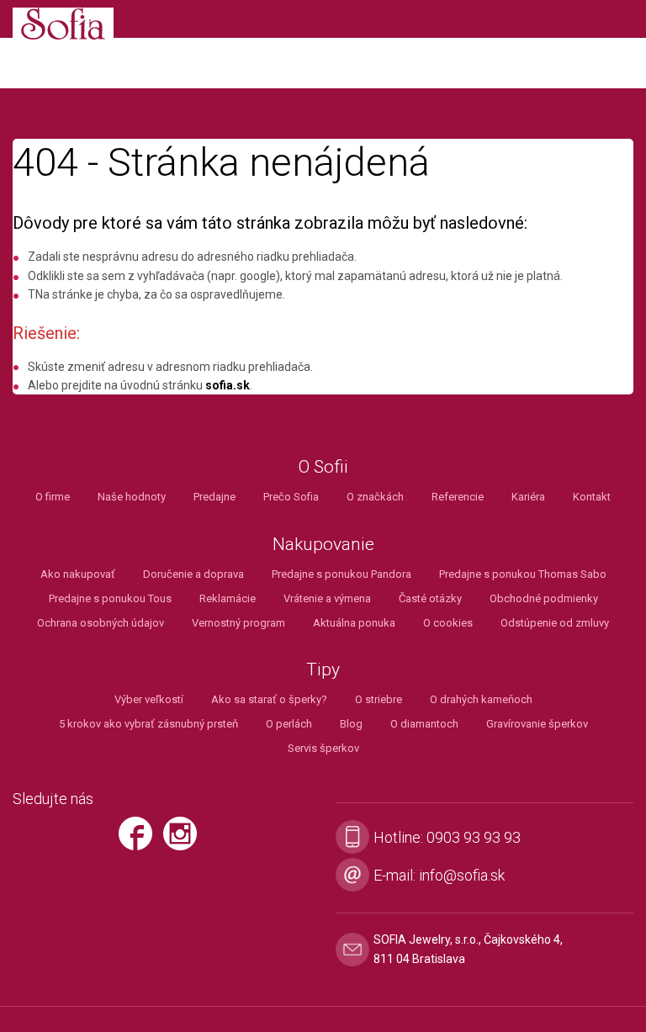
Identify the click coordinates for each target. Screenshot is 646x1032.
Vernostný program (238, 623)
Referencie (458, 496)
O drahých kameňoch (481, 699)
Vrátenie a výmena (327, 598)
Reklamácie (227, 598)
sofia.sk (227, 385)
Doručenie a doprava (193, 574)
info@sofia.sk (462, 875)
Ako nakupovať (77, 574)
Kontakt (592, 496)
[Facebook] (140, 841)
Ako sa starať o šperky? (269, 699)
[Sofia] (63, 26)
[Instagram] (184, 841)
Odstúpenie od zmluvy (554, 623)
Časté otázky (430, 598)
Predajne (214, 496)
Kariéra (528, 496)
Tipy (323, 670)
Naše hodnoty (132, 496)
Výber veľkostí (148, 699)
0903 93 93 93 (473, 837)
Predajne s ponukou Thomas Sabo (522, 574)
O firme (52, 496)
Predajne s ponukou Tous (110, 598)
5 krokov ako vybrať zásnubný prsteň (148, 723)
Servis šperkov (323, 748)
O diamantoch (424, 723)
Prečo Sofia (291, 496)
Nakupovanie (323, 544)
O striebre (378, 699)
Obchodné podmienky (544, 598)
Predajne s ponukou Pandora (341, 574)
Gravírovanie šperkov (537, 723)
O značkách (375, 496)
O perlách (289, 723)
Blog (351, 723)
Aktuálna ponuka (354, 623)
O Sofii (323, 467)
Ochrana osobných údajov (100, 623)
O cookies (448, 623)
